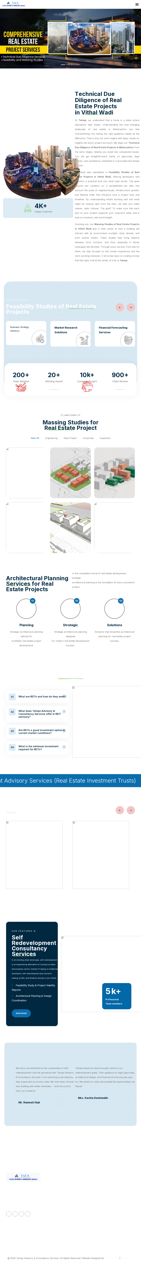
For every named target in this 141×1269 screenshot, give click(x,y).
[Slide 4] (78, 64)
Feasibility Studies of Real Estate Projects (85, 1197)
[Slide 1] (63, 64)
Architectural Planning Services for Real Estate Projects (84, 1222)
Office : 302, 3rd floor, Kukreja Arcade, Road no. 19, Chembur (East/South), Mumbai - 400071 (122, 1199)
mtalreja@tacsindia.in (121, 1183)
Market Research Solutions (66, 330)
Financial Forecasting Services (113, 330)
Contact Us (45, 1210)
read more (21, 1013)
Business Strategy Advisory (19, 329)
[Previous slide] (120, 307)
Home (42, 1183)
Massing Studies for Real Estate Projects (85, 1208)
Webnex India (112, 1258)
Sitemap (43, 1203)
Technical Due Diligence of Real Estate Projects (86, 1186)
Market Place (46, 1216)
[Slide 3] (73, 64)
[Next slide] (131, 307)
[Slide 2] (68, 64)
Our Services (46, 1197)
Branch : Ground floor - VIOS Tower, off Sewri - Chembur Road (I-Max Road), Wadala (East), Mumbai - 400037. (122, 1226)
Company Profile (48, 1190)
